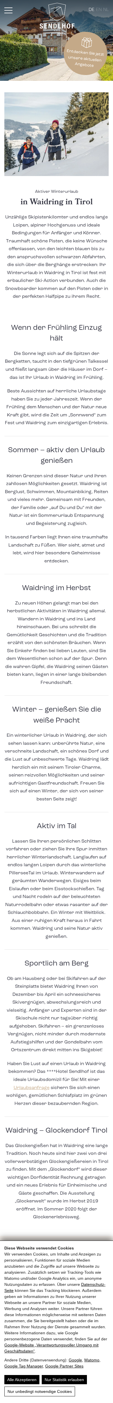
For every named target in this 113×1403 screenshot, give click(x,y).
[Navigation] (8, 10)
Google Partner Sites (64, 1366)
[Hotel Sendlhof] (57, 19)
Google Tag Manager (23, 1366)
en (99, 10)
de (91, 10)
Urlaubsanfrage (32, 1088)
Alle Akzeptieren (22, 1379)
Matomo (91, 1360)
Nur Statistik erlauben (64, 1379)
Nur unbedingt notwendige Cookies (40, 1391)
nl (106, 10)
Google (75, 1360)
